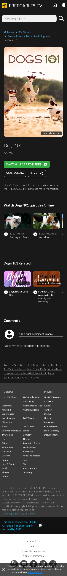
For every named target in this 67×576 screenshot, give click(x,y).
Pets (25, 459)
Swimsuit (9, 377)
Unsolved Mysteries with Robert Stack (25, 373)
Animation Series (31, 443)
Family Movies (51, 426)
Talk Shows (28, 451)
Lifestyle (6, 455)
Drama (47, 413)
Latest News (32, 365)
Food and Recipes (31, 455)
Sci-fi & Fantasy (51, 430)
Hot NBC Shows (9, 397)
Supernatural (54, 369)
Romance (49, 422)
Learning (27, 472)
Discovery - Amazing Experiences (8, 409)
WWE (36, 377)
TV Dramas (7, 434)
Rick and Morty (23, 377)
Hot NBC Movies (52, 397)
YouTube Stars (30, 468)
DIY (24, 464)
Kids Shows (7, 447)
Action (47, 405)
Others (5, 476)
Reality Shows (29, 447)
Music (5, 468)
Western (6, 451)
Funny (5, 459)
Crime (5, 443)
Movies (48, 391)
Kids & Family (8, 464)
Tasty (51, 373)
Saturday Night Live (51, 365)
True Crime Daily (36, 369)
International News (11, 430)
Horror (5, 439)
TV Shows (7, 391)
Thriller (26, 439)
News (5, 426)
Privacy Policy (35, 572)
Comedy (27, 434)
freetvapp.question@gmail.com (19, 513)
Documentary (51, 434)
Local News (28, 426)
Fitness (5, 472)
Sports (26, 430)
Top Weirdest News (15, 369)
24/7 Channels (30, 418)
